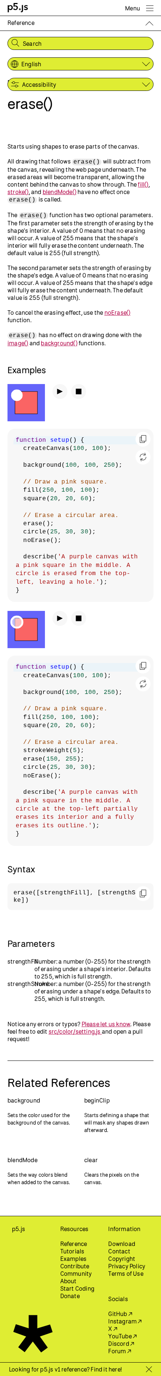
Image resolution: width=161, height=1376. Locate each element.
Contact (119, 1251)
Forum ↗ (119, 1351)
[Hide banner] (149, 1369)
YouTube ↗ (122, 1336)
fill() (143, 184)
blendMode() (59, 191)
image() (17, 343)
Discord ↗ (121, 1343)
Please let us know (106, 1024)
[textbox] (80, 515)
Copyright (121, 1258)
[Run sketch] (59, 391)
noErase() (117, 312)
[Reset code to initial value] (143, 457)
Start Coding (77, 1288)
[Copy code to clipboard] (143, 439)
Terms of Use (125, 1273)
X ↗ (112, 1328)
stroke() (18, 191)
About (68, 1281)
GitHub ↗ (120, 1313)
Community (76, 1273)
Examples (73, 1258)
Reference (73, 1243)
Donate (70, 1296)
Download (121, 1243)
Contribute (74, 1266)
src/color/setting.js (75, 1031)
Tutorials (72, 1251)
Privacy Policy (126, 1266)
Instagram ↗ (125, 1321)
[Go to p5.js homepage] (17, 7)
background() (59, 343)
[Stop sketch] (78, 391)
